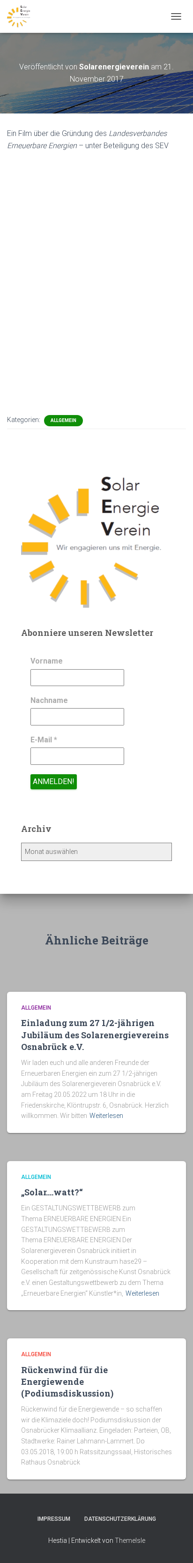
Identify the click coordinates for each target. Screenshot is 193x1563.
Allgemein (63, 420)
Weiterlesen (106, 1115)
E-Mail (43, 739)
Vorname (46, 661)
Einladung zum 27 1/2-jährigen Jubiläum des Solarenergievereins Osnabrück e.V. (95, 1034)
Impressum (53, 1519)
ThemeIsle (130, 1540)
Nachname (49, 700)
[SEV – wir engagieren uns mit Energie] (22, 16)
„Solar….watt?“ (54, 1192)
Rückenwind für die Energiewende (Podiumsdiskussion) (67, 1381)
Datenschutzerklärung (120, 1519)
